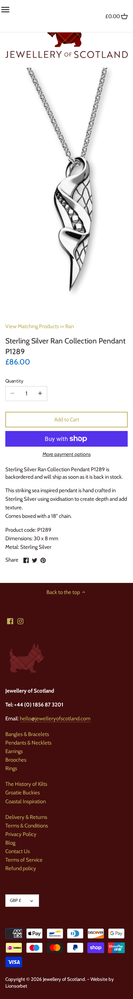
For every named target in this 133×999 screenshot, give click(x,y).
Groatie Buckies (22, 792)
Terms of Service (24, 860)
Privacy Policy (21, 834)
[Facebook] (10, 621)
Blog (10, 843)
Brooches (15, 760)
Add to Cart (66, 419)
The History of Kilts (26, 784)
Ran (69, 326)
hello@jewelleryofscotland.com (55, 718)
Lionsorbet (16, 986)
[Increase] (40, 394)
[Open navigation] (5, 9)
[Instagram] (20, 621)
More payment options (67, 454)
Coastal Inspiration (25, 801)
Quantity (14, 381)
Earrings (14, 751)
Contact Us (17, 851)
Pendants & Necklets (28, 743)
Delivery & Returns (26, 817)
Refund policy (20, 868)
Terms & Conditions (26, 825)
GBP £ (15, 900)
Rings (11, 768)
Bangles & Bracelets (27, 734)
